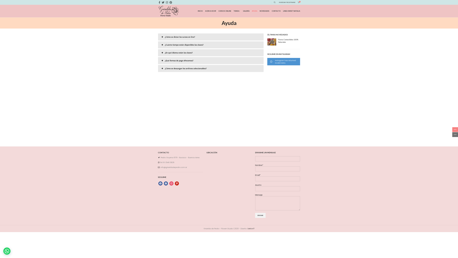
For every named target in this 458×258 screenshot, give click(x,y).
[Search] (274, 2)
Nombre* (259, 165)
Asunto (258, 185)
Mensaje (259, 195)
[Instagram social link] (167, 2)
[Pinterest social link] (171, 2)
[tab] (211, 36)
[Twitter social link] (163, 2)
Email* (257, 175)
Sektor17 (251, 228)
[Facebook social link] (159, 2)
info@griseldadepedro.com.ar (174, 167)
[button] (6, 251)
